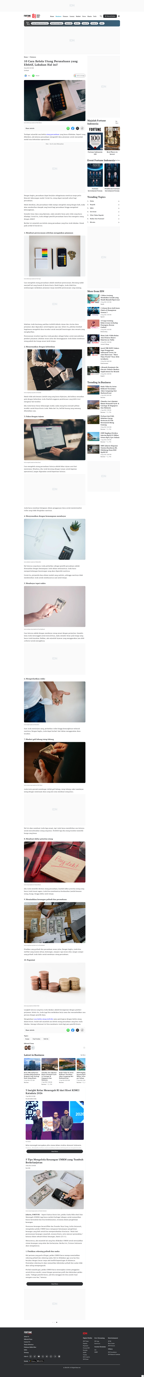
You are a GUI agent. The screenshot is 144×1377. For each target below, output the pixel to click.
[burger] (119, 16)
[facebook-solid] (72, 128)
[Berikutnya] (86, 1066)
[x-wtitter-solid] (77, 128)
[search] (101, 16)
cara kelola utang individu (43, 1019)
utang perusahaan (52, 134)
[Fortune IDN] (32, 16)
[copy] (82, 128)
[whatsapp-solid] (68, 128)
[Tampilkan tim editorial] (84, 1048)
